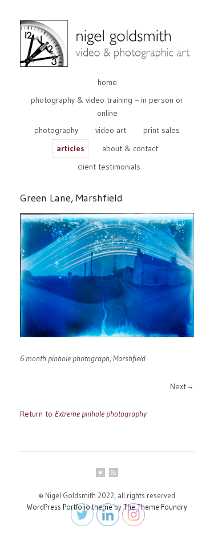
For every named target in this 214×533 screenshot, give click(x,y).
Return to (83, 414)
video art (110, 130)
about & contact (130, 148)
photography (56, 130)
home (107, 82)
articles (70, 148)
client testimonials (109, 166)
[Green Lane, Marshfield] (107, 275)
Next (178, 386)
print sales (161, 130)
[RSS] (113, 472)
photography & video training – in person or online (107, 106)
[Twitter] (100, 472)
